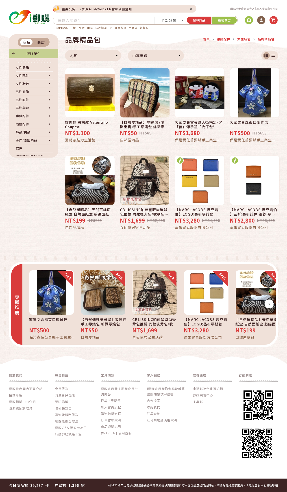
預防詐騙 (61, 401)
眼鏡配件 (22, 124)
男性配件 (22, 100)
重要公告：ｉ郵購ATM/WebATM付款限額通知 (97, 9)
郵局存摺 (120, 28)
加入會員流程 (111, 407)
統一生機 (79, 28)
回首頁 (273, 9)
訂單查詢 (153, 413)
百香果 (133, 28)
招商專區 (15, 395)
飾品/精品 (23, 132)
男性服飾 (22, 91)
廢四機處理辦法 (66, 421)
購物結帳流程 (111, 413)
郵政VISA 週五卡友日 (71, 427)
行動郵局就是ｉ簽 (68, 434)
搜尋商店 (224, 20)
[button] (29, 303)
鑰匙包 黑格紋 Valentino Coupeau (86, 124)
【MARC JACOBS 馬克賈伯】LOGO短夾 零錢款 (196, 211)
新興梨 (144, 28)
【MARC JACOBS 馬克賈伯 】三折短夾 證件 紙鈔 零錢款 (253, 211)
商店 (41, 42)
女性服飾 (22, 67)
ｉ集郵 (198, 401)
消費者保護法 (65, 395)
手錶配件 (22, 116)
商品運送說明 (111, 426)
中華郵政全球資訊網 (208, 388)
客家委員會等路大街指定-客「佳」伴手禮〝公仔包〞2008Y (198, 124)
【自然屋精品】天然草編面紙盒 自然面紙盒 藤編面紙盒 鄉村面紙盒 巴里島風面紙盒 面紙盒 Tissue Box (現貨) (89, 211)
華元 (90, 28)
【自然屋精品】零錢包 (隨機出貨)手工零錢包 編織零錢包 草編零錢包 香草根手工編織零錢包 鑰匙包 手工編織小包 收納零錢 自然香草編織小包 (144, 124)
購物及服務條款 (66, 414)
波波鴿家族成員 (21, 408)
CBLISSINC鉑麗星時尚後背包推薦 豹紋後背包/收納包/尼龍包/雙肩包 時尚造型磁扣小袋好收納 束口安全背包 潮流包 (143, 211)
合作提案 (153, 400)
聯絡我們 (236, 9)
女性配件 (22, 75)
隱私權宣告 (63, 408)
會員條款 (61, 388)
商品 (26, 42)
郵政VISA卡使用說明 (116, 433)
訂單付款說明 (111, 420)
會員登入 (249, 9)
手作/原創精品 (26, 140)
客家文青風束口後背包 (249, 122)
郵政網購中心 (104, 28)
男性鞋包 (22, 108)
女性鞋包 (22, 83)
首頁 (206, 39)
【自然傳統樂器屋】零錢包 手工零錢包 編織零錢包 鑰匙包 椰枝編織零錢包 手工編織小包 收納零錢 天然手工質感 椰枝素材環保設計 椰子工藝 (103, 321)
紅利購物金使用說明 (162, 420)
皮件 (19, 148)
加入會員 (262, 9)
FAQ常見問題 (111, 400)
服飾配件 (33, 53)
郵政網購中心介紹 (22, 401)
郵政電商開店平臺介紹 (26, 388)
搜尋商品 (199, 20)
